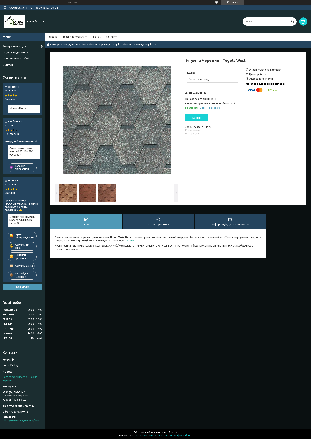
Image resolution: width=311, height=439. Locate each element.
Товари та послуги (73, 36)
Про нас (96, 36)
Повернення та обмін (16, 58)
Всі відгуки (22, 286)
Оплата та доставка (15, 52)
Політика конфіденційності (178, 435)
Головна (52, 36)
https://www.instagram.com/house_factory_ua (22, 420)
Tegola (116, 44)
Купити (196, 117)
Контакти (111, 36)
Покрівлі (81, 44)
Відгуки (8, 64)
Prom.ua (173, 432)
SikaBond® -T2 (17, 108)
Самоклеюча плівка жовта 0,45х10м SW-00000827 (21, 151)
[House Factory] (14, 21)
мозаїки (129, 240)
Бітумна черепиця (99, 44)
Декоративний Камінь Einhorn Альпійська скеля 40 (22, 220)
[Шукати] (293, 21)
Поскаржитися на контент (148, 435)
